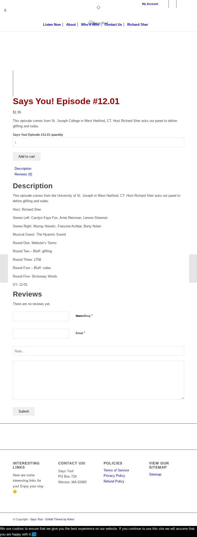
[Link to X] (172, 4)
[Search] (153, 24)
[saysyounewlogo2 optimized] (98, 40)
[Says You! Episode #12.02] (193, 268)
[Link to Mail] (180, 4)
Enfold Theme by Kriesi (59, 519)
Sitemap (155, 474)
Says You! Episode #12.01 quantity (38, 135)
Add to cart (26, 156)
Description (23, 169)
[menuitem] (149, 4)
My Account (150, 3)
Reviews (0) (23, 174)
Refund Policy (114, 481)
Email (80, 333)
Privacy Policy (114, 476)
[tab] (99, 168)
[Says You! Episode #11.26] (4, 268)
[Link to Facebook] (165, 4)
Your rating (84, 316)
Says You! (36, 519)
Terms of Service (116, 470)
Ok (34, 534)
